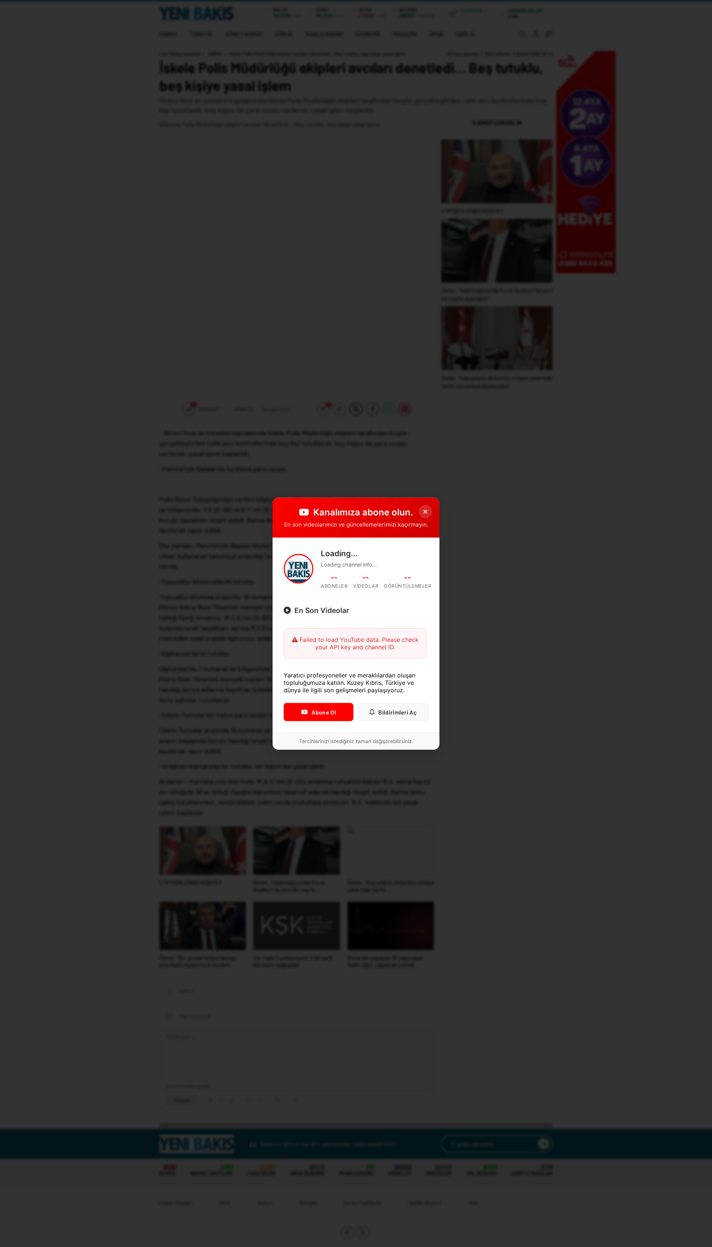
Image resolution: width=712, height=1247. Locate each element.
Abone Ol (324, 712)
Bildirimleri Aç (397, 712)
